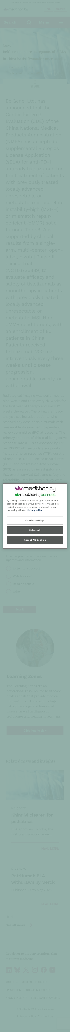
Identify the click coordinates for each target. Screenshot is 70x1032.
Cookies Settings (34, 520)
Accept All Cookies (35, 540)
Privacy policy (34, 510)
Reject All (35, 530)
